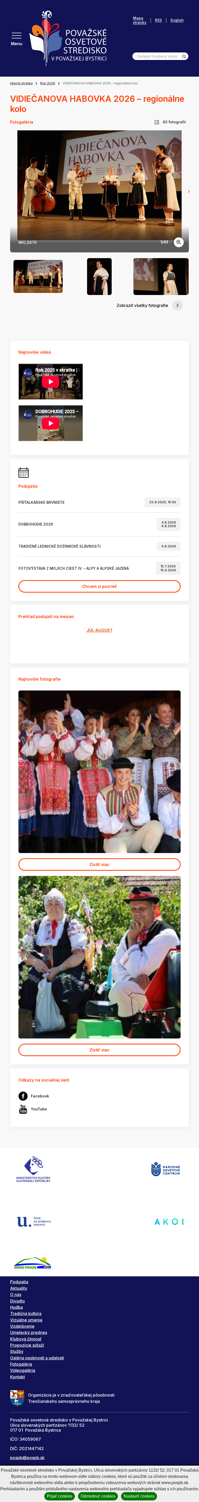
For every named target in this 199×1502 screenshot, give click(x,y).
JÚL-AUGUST (100, 630)
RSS (158, 20)
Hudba (16, 1307)
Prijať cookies (59, 1496)
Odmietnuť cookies (98, 1496)
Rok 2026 (47, 83)
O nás (15, 1294)
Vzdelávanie (22, 1326)
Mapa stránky (139, 20)
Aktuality (18, 1288)
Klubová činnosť (25, 1339)
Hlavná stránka (21, 83)
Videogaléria (22, 1370)
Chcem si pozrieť (99, 586)
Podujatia (19, 1281)
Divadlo (17, 1301)
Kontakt (17, 1376)
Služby (16, 1351)
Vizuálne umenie (26, 1320)
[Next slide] (189, 191)
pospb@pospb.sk (27, 1457)
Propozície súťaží (27, 1345)
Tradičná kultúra (25, 1313)
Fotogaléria (21, 1364)
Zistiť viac (99, 864)
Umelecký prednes (28, 1332)
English (177, 20)
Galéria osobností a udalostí (37, 1357)
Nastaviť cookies (139, 1496)
